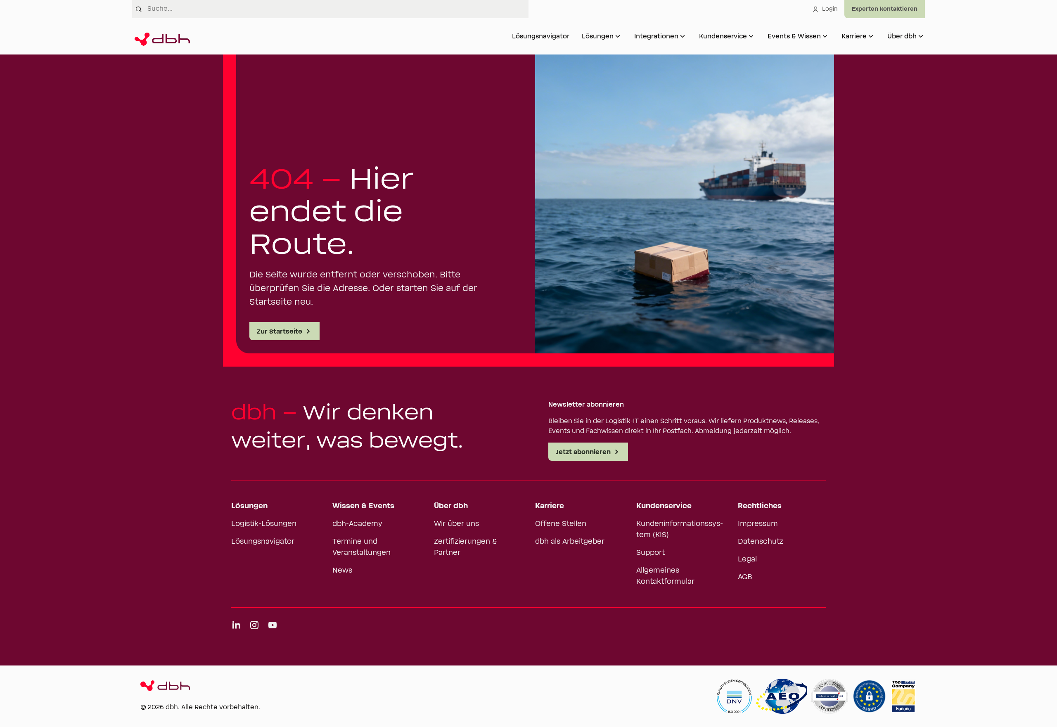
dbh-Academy (357, 524)
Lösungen (598, 36)
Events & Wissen (794, 36)
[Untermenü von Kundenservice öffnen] (751, 36)
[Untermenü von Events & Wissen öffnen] (825, 36)
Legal (747, 559)
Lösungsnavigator (540, 36)
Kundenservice (723, 36)
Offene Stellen (560, 524)
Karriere (854, 36)
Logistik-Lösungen (263, 524)
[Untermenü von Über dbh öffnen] (921, 36)
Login (830, 9)
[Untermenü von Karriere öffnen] (871, 36)
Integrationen (656, 36)
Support (650, 553)
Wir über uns (456, 524)
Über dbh (902, 36)
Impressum (758, 524)
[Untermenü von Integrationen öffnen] (682, 36)
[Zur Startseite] (161, 36)
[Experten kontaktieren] (884, 9)
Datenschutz (760, 542)
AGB (745, 577)
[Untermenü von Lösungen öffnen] (618, 36)
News (342, 570)
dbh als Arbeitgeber (569, 542)
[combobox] (337, 9)
